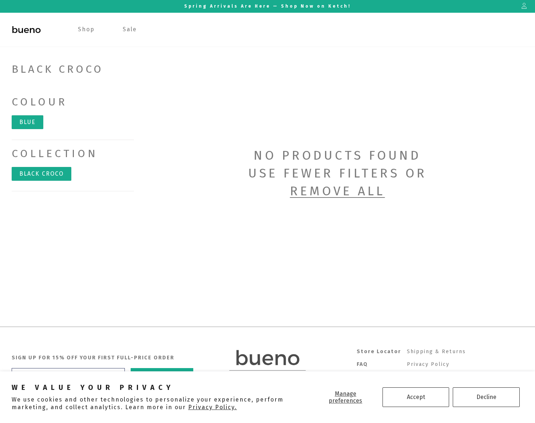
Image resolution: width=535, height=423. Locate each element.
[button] (86, 30)
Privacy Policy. (212, 407)
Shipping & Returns (436, 351)
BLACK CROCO (41, 173)
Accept (416, 397)
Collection (55, 153)
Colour (39, 101)
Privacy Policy (428, 364)
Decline (486, 397)
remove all (337, 191)
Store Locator (379, 351)
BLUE (27, 122)
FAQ (362, 364)
